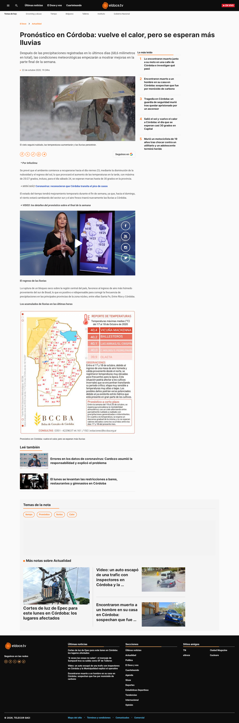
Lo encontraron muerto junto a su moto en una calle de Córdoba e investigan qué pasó (161, 63)
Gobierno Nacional (122, 14)
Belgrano (69, 14)
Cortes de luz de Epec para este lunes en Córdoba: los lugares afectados (50, 613)
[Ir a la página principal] (112, 5)
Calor (72, 514)
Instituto (101, 14)
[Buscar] (16, 5)
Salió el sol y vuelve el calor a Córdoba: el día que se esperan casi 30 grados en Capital (160, 123)
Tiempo (53, 14)
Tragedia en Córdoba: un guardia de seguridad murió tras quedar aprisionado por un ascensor (160, 103)
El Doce (23, 24)
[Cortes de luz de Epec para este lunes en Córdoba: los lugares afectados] (56, 585)
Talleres (85, 14)
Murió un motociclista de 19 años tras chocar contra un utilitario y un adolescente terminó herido (160, 143)
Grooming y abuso (34, 14)
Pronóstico (44, 514)
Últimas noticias (34, 5)
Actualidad (36, 24)
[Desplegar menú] (6, 5)
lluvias (59, 514)
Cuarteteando (74, 5)
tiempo (28, 514)
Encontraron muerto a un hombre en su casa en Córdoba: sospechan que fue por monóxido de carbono (161, 83)
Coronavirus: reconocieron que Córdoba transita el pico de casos (72, 186)
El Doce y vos (54, 5)
